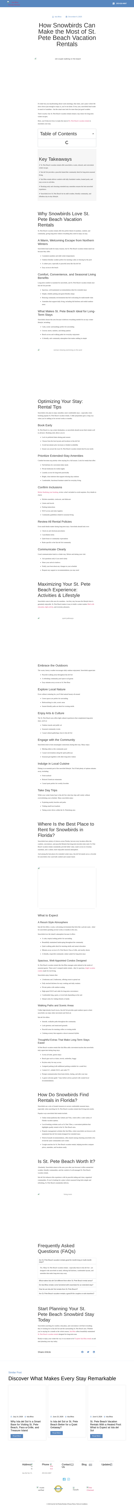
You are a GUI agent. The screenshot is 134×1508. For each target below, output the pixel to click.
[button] (93, 134)
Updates (106, 1464)
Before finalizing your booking (48, 492)
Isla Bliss (73, 1331)
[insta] (69, 1479)
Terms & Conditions (82, 1504)
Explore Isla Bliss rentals (83, 1338)
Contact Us (66, 1465)
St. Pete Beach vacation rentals (79, 121)
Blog (84, 1464)
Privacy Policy (71, 1504)
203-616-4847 (46, 1473)
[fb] (65, 1479)
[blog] (90, 1464)
